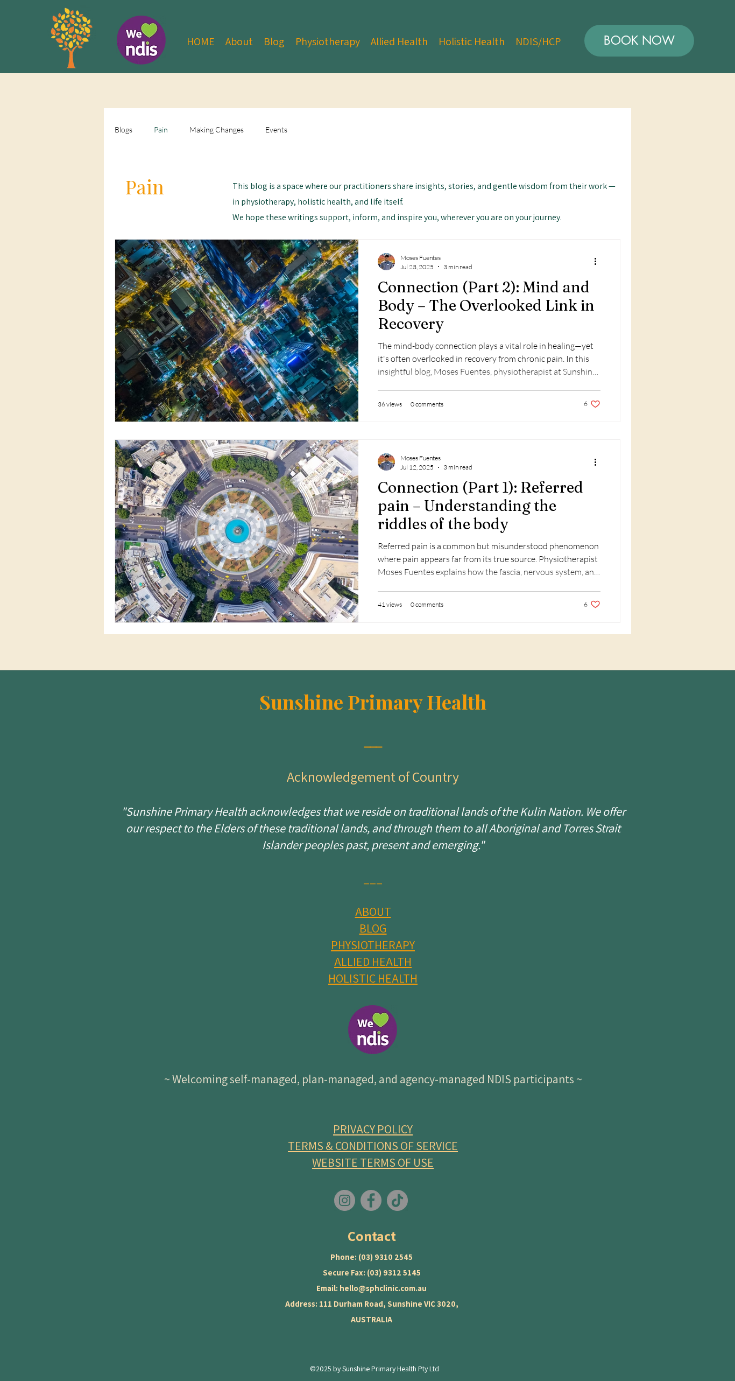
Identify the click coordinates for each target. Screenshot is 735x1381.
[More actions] (598, 261)
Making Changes (216, 129)
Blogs (123, 129)
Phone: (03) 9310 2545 (371, 1257)
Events (276, 129)
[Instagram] (344, 1200)
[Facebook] (371, 1200)
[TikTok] (397, 1200)
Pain (161, 129)
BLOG (373, 928)
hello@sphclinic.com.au (383, 1288)
